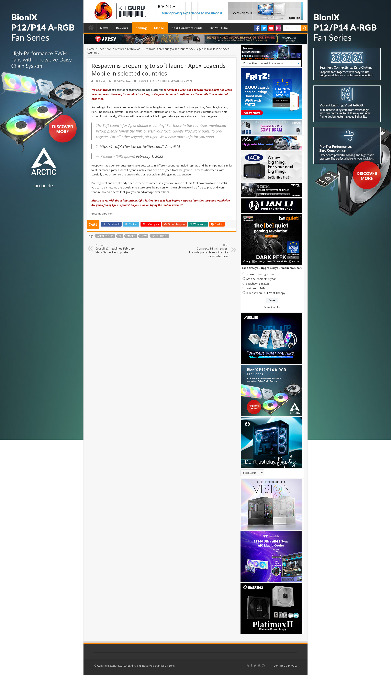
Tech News (105, 49)
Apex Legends (105, 236)
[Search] (304, 28)
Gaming (141, 28)
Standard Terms (165, 665)
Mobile (159, 28)
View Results (272, 307)
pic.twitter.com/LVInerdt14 (158, 146)
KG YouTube (219, 28)
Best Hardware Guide (187, 28)
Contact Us (280, 665)
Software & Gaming (181, 80)
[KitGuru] (119, 10)
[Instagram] (278, 28)
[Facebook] (257, 28)
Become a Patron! (102, 213)
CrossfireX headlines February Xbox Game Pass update (115, 248)
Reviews (122, 28)
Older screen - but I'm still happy (265, 293)
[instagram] (263, 665)
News (104, 28)
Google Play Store (134, 187)
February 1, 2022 (149, 156)
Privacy (292, 665)
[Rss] (247, 665)
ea (120, 236)
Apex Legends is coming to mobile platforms (135, 90)
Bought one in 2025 (257, 283)
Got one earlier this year (261, 279)
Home (91, 27)
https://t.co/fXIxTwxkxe (118, 146)
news (144, 236)
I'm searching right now (260, 274)
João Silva (100, 80)
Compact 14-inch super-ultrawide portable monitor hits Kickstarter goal (208, 250)
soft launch (160, 236)
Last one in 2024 (256, 288)
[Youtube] (271, 28)
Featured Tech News (127, 49)
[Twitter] (264, 28)
